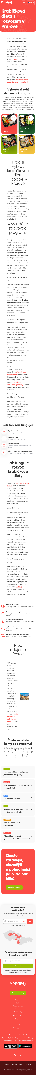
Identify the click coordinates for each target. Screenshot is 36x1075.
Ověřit (30, 921)
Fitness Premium (18, 1006)
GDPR (7, 1065)
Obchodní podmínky (17, 1065)
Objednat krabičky (18, 993)
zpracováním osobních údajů (18, 972)
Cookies (28, 1065)
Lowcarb (18, 1009)
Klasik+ (18, 1003)
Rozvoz (18, 1022)
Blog (18, 1031)
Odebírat (18, 966)
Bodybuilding (18, 1012)
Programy (18, 1019)
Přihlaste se (21, 925)
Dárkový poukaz (18, 1028)
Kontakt (18, 1025)
